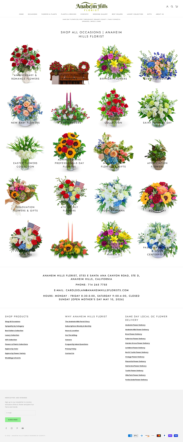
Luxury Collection (135, 14)
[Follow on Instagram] (12, 428)
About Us (160, 14)
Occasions (32, 14)
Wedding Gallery (100, 14)
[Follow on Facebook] (6, 428)
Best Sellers (117, 14)
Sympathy (85, 14)
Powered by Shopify (37, 436)
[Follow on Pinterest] (17, 428)
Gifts (149, 14)
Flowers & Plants (49, 14)
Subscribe (13, 420)
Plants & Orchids (68, 14)
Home (21, 14)
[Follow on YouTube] (23, 428)
